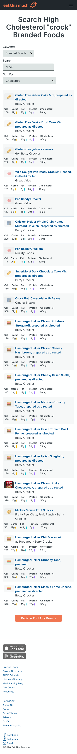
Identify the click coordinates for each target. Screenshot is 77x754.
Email (10, 743)
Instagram (12, 739)
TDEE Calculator (11, 675)
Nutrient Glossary (12, 679)
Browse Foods (10, 667)
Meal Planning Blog (13, 683)
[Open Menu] (71, 4)
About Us (8, 705)
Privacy (7, 717)
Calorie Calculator (12, 671)
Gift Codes (9, 687)
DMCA (6, 721)
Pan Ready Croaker (28, 199)
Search (7, 60)
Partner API (9, 701)
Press (6, 709)
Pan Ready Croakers (29, 249)
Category (9, 46)
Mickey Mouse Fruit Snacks (34, 510)
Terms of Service (12, 725)
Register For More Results (38, 618)
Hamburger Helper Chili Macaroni (38, 537)
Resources (8, 691)
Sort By (8, 74)
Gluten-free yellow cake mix (34, 149)
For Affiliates (10, 713)
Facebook (12, 735)
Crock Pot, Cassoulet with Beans (37, 298)
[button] (18, 53)
